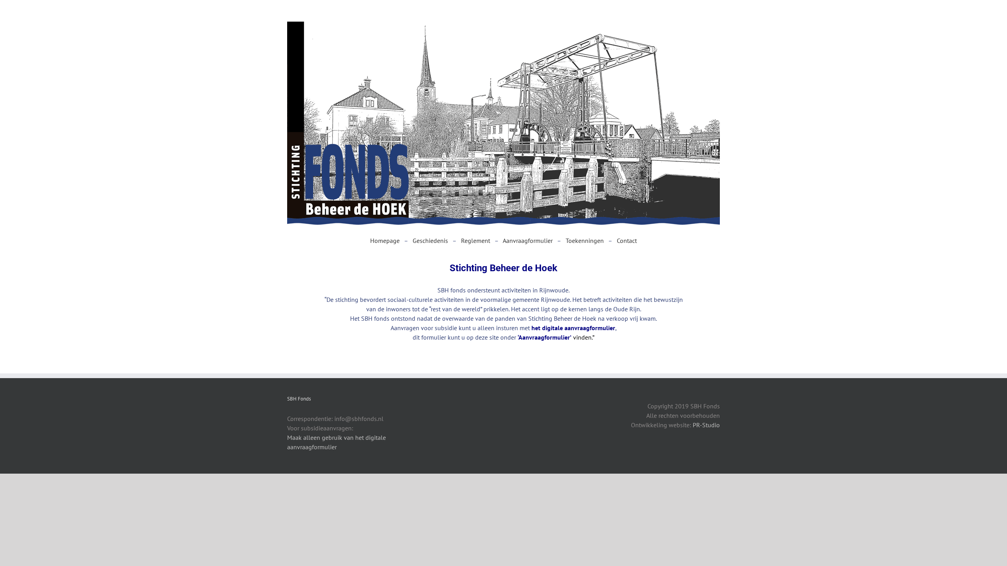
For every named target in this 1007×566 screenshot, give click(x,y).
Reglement (475, 240)
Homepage (385, 240)
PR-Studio (705, 425)
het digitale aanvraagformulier (573, 328)
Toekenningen (585, 240)
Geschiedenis (430, 240)
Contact (627, 240)
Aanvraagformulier (528, 240)
